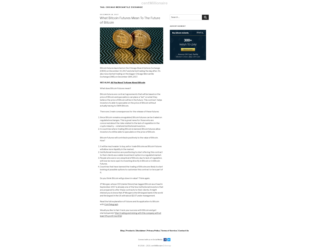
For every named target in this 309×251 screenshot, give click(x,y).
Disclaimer (141, 231)
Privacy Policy (153, 231)
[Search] (205, 17)
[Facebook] (165, 239)
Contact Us (183, 231)
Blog (122, 231)
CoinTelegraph (111, 204)
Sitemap (167, 246)
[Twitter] (168, 239)
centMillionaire (154, 3)
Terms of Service (169, 231)
